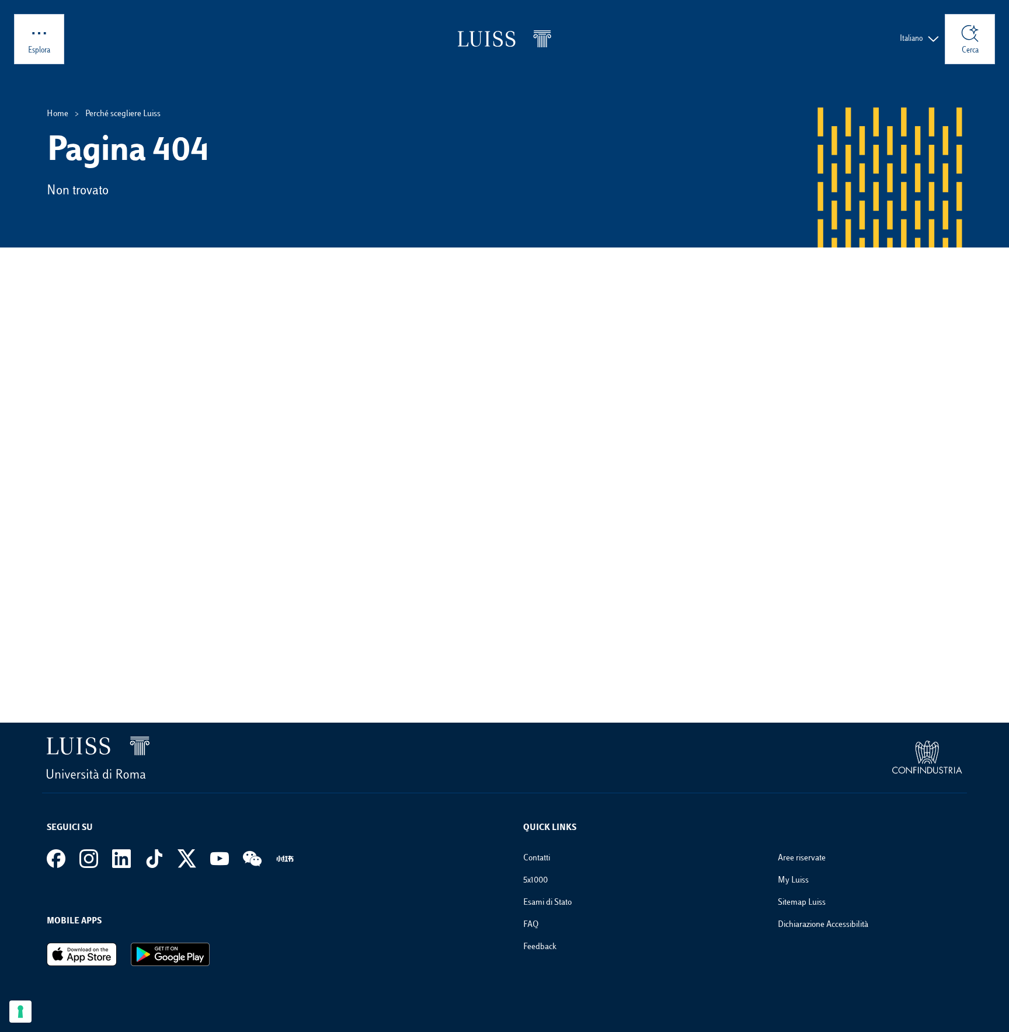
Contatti (536, 858)
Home (57, 114)
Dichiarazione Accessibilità (823, 925)
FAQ (530, 925)
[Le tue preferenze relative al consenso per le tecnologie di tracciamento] (20, 1011)
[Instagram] (88, 858)
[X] (187, 858)
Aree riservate (802, 858)
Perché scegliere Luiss (123, 114)
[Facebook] (56, 858)
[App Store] (82, 954)
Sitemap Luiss (802, 902)
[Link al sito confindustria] (927, 758)
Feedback (539, 947)
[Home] (504, 39)
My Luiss (793, 880)
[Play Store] (170, 954)
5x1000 (535, 880)
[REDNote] (285, 858)
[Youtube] (219, 858)
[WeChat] (252, 858)
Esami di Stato (547, 902)
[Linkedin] (121, 858)
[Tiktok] (154, 858)
